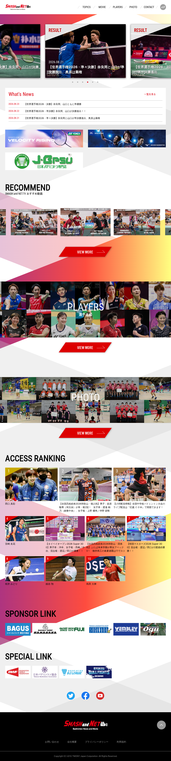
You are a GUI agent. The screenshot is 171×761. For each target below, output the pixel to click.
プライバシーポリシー (96, 741)
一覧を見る (150, 94)
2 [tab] (78, 82)
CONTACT (149, 7)
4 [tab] (88, 82)
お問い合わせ (52, 741)
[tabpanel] (85, 51)
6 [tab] (98, 82)
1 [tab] (73, 82)
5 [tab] (93, 82)
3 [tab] (83, 82)
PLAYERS (118, 7)
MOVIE (102, 7)
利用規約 (121, 741)
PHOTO (133, 7)
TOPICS (86, 7)
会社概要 (72, 741)
